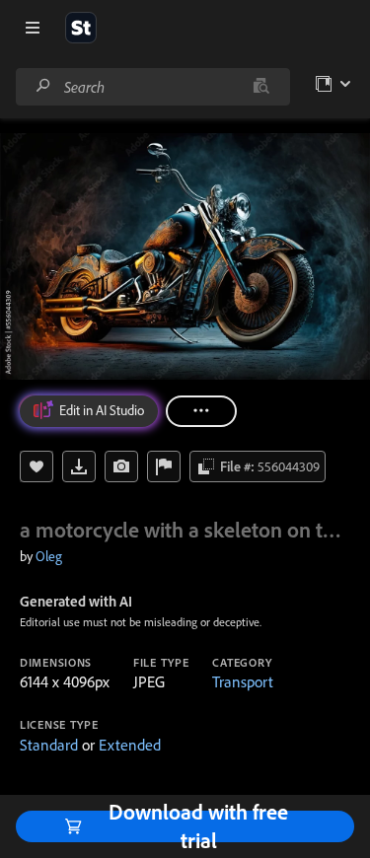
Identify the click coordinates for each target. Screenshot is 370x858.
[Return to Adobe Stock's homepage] (81, 27)
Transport (242, 681)
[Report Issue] (164, 466)
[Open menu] (32, 27)
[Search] (43, 86)
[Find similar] (261, 87)
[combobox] (152, 87)
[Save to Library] (36, 466)
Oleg (49, 556)
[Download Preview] (79, 466)
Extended (130, 744)
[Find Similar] (121, 466)
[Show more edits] (201, 411)
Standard (49, 744)
